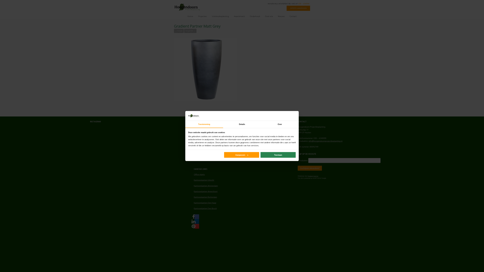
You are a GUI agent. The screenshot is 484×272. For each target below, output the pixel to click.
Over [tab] (280, 124)
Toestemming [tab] (204, 124)
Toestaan (278, 155)
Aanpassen (240, 155)
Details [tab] (242, 124)
